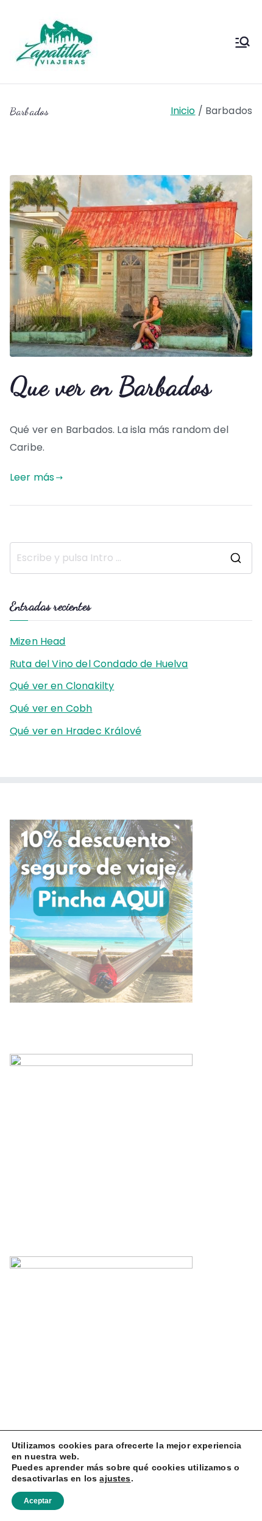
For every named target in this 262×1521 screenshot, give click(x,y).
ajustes (114, 1478)
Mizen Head (38, 641)
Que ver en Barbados (110, 386)
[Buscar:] (131, 558)
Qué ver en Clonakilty (62, 686)
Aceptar (38, 1501)
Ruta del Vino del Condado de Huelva (99, 664)
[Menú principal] (242, 42)
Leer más (32, 477)
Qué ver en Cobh (51, 708)
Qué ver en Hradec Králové (75, 731)
